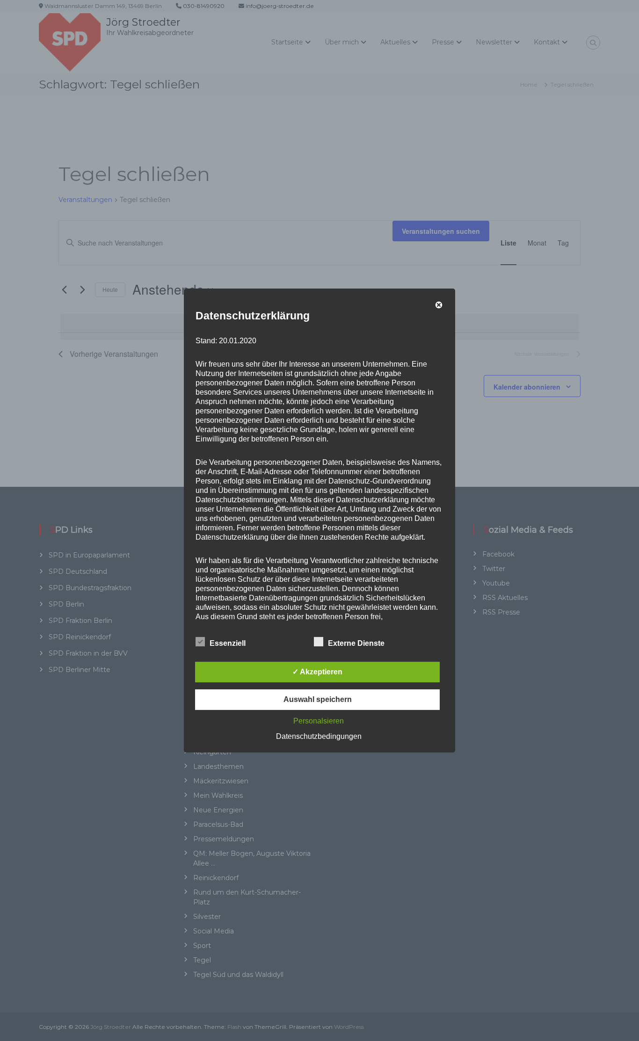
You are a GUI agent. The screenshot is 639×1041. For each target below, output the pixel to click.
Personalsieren (318, 721)
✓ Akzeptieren (317, 672)
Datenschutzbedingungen (319, 736)
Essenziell (228, 643)
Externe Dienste (356, 643)
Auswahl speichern (317, 699)
